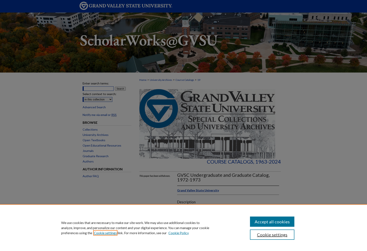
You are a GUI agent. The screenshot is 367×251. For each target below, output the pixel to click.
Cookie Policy (178, 233)
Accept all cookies (272, 221)
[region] (183, 227)
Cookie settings (105, 233)
